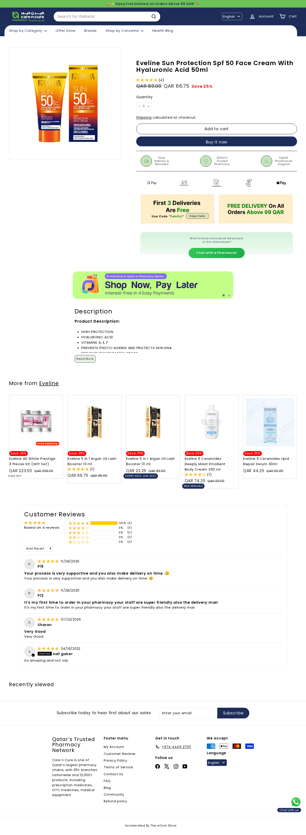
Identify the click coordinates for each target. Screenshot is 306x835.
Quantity (144, 97)
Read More (85, 359)
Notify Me (55, 397)
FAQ (107, 781)
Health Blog (162, 30)
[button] (147, 80)
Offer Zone (65, 30)
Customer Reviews (120, 754)
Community (114, 794)
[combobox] (107, 16)
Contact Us (113, 774)
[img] (49, 561)
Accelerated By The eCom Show (151, 825)
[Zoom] (65, 103)
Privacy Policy (115, 760)
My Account (114, 747)
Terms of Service (118, 767)
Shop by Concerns (123, 30)
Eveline (49, 383)
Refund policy (115, 801)
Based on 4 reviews (42, 527)
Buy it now (217, 142)
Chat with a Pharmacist (216, 253)
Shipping (144, 117)
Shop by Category (26, 30)
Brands (90, 30)
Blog (107, 788)
